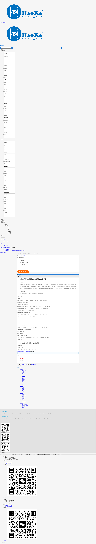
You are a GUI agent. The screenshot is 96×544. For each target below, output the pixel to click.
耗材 (1, 247)
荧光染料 (28, 253)
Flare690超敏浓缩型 (24, 364)
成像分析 (5, 79)
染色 (8, 250)
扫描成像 (23, 250)
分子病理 (5, 65)
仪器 (3, 247)
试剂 (1, 243)
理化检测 (5, 103)
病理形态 (5, 142)
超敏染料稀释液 (34, 364)
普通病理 (5, 53)
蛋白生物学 (6, 117)
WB (9, 250)
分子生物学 (6, 166)
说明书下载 (32, 351)
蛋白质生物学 (6, 192)
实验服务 (4, 239)
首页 (1, 239)
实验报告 (7, 249)
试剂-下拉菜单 (5, 245)
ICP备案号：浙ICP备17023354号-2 (43, 454)
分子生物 (5, 93)
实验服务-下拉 (5, 241)
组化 (6, 250)
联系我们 (4, 252)
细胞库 (5, 247)
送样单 (4, 249)
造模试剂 (5, 212)
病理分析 (20, 250)
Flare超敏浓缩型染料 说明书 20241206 (23, 351)
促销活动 (9, 247)
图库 (1, 252)
